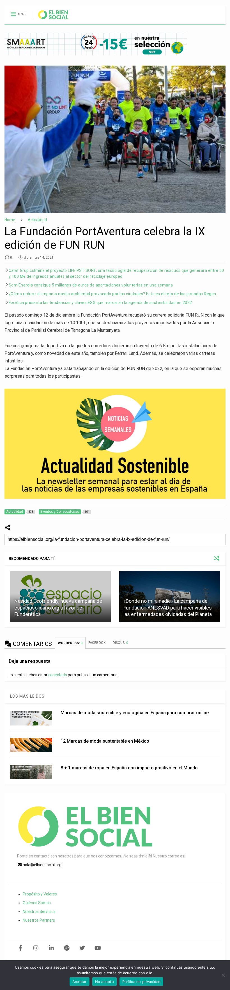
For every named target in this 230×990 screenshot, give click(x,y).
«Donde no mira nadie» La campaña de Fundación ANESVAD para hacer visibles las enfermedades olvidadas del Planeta (167, 607)
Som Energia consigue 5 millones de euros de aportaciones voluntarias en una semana (91, 285)
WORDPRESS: (70, 643)
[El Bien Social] (50, 20)
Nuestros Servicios (39, 911)
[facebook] (20, 948)
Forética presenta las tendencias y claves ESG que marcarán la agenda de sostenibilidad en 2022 (100, 302)
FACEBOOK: (97, 643)
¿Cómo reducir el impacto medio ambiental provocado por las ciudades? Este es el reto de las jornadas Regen (112, 294)
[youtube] (97, 948)
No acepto (104, 981)
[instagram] (36, 948)
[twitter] (82, 948)
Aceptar (79, 981)
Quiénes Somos (37, 903)
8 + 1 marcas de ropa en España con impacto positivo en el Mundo (129, 768)
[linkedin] (51, 948)
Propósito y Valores (40, 894)
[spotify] (66, 948)
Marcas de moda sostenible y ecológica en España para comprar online (135, 712)
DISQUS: (120, 643)
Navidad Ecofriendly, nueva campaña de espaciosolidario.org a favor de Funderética (58, 607)
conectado (57, 675)
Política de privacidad (141, 981)
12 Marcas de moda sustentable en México (105, 741)
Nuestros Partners (39, 920)
